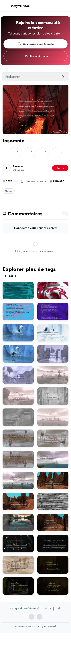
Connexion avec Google (38, 44)
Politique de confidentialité (24, 608)
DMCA (47, 608)
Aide (58, 608)
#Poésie (8, 191)
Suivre (60, 168)
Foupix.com (19, 6)
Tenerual (18, 166)
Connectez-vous (25, 228)
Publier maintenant (37, 56)
